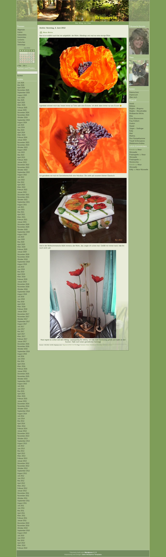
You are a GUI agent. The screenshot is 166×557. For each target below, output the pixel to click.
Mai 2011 (20, 511)
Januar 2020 (22, 252)
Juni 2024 (21, 127)
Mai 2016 (20, 361)
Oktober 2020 (22, 229)
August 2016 (22, 354)
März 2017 (21, 336)
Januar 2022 (22, 192)
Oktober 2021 (22, 200)
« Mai (19, 66)
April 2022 (21, 185)
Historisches (134, 162)
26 (22, 62)
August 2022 (22, 175)
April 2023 (21, 157)
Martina (132, 136)
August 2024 (22, 122)
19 (22, 59)
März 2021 (21, 217)
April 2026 (21, 88)
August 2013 (22, 443)
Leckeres (20, 40)
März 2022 (21, 187)
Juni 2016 (21, 359)
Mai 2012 (20, 481)
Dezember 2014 (23, 404)
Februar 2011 (22, 518)
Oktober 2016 (22, 349)
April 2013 (21, 453)
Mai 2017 (20, 331)
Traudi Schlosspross (137, 141)
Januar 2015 (22, 401)
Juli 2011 (20, 506)
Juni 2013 (21, 448)
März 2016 (21, 366)
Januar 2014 (22, 431)
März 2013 (21, 456)
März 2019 (21, 277)
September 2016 (23, 351)
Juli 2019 (20, 267)
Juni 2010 (21, 538)
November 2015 (23, 376)
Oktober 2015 (22, 379)
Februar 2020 (22, 249)
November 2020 (23, 227)
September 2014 (23, 411)
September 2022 (23, 172)
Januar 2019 (22, 282)
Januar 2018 (22, 312)
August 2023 (22, 150)
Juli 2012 (20, 476)
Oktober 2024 (22, 117)
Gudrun (132, 123)
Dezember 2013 (23, 433)
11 (20, 57)
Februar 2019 (22, 279)
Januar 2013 (22, 461)
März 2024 (21, 135)
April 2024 (21, 132)
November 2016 (23, 346)
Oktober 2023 (22, 147)
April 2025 (21, 103)
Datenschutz (134, 92)
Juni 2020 (21, 239)
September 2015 (23, 381)
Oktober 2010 (22, 528)
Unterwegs (21, 45)
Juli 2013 (20, 446)
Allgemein (21, 30)
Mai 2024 (20, 130)
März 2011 (21, 516)
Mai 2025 (20, 100)
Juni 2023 (21, 152)
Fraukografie (134, 155)
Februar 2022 (22, 190)
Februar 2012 (22, 488)
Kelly (131, 131)
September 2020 (23, 232)
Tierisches (21, 42)
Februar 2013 (22, 458)
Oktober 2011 (22, 498)
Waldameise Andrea (136, 143)
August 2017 (22, 324)
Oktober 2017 (22, 319)
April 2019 (21, 274)
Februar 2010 (22, 548)
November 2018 (23, 287)
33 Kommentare (108, 345)
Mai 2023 (20, 155)
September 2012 (23, 471)
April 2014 (21, 423)
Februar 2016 (22, 369)
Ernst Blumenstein (136, 118)
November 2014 (23, 406)
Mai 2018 (20, 302)
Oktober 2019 (22, 259)
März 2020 (21, 247)
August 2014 (22, 414)
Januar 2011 (21, 520)
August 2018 (22, 294)
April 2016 (21, 364)
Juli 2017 (20, 327)
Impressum (133, 95)
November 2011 (23, 496)
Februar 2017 (22, 339)
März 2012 (21, 486)
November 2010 (23, 526)
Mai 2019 (20, 272)
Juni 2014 (21, 419)
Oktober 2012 (22, 468)
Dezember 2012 (23, 463)
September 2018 (23, 292)
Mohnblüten (93, 345)
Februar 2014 (22, 429)
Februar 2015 (22, 399)
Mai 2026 (20, 85)
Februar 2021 (22, 220)
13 (25, 57)
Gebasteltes (21, 35)
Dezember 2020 (23, 224)
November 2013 (23, 436)
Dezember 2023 (23, 142)
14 (27, 57)
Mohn (87, 345)
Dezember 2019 (23, 254)
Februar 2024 (22, 137)
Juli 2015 (20, 386)
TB (75, 345)
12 (22, 57)
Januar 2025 (22, 110)
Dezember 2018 (23, 284)
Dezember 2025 (23, 90)
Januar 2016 (22, 371)
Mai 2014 (20, 421)
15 (29, 57)
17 (33, 57)
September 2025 (23, 93)
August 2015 (22, 384)
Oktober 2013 (22, 438)
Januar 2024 (22, 140)
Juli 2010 (20, 536)
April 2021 (21, 214)
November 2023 (23, 145)
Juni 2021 (21, 210)
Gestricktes (21, 37)
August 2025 (22, 95)
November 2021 (23, 197)
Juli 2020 (20, 237)
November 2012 (23, 466)
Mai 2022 (20, 182)
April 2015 (21, 394)
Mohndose (100, 345)
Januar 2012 (22, 491)
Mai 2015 (20, 391)
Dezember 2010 (23, 523)
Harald (131, 126)
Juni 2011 (21, 508)
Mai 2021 (20, 212)
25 (20, 62)
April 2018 (21, 304)
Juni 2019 (21, 269)
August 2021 (22, 205)
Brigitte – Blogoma (136, 108)
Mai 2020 (20, 242)
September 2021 (23, 202)
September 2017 (23, 321)
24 (33, 59)
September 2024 (23, 120)
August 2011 (22, 503)
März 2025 (21, 105)
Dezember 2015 (23, 374)
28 (27, 62)
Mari (131, 133)
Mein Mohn (48, 32)
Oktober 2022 (22, 170)
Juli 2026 (20, 83)
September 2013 (23, 441)
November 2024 (23, 115)
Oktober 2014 (22, 409)
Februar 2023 (22, 160)
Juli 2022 (20, 177)
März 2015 (21, 396)
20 (25, 59)
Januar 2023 (22, 162)
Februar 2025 (22, 108)
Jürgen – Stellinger (136, 128)
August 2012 (22, 473)
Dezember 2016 (23, 344)
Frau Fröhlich (134, 121)
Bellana (132, 106)
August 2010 (22, 533)
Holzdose (82, 345)
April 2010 (21, 543)
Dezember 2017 (23, 314)
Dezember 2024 (23, 112)
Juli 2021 (20, 207)
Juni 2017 (21, 329)
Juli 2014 (20, 416)
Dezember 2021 (23, 195)
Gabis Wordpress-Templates (92, 554)
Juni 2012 (21, 478)
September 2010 (23, 530)
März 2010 (21, 545)
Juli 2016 (20, 356)
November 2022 (23, 167)
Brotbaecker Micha (136, 113)
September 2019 (23, 262)
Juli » (25, 66)
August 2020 (22, 234)
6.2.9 (91, 552)
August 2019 (22, 264)
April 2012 (21, 483)
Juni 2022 (21, 180)
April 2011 (21, 513)
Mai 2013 (20, 451)
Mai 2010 (20, 540)
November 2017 (23, 317)
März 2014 (21, 426)
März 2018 (21, 307)
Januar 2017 (22, 341)
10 (33, 55)
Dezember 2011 (23, 493)
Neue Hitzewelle (142, 170)
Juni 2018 (21, 299)
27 (25, 62)
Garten (19, 32)
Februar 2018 (22, 309)
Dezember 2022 (23, 165)
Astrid (131, 104)
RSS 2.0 (71, 345)
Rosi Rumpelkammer (137, 138)
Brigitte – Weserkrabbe (138, 111)
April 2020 (21, 244)
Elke (131, 116)
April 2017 (21, 334)
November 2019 (23, 257)
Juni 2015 (21, 389)
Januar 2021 (22, 222)
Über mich (133, 97)
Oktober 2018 (22, 289)
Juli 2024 (20, 125)
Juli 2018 (20, 297)
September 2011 (23, 501)
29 (29, 62)
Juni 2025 (21, 98)
